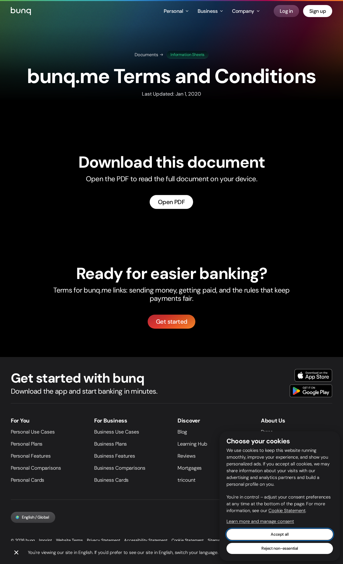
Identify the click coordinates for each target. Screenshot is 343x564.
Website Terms (69, 540)
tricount (186, 480)
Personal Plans (26, 444)
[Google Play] (311, 391)
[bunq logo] (21, 11)
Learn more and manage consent (260, 521)
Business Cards (111, 480)
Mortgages (190, 468)
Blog (182, 432)
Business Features (114, 456)
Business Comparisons (119, 468)
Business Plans (110, 444)
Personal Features (31, 456)
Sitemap (215, 540)
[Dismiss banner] (16, 552)
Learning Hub (192, 444)
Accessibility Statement (145, 540)
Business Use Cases (116, 432)
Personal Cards (27, 480)
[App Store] (313, 375)
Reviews (187, 456)
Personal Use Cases (32, 432)
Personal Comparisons (36, 468)
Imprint (45, 540)
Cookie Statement (188, 540)
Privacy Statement (103, 540)
